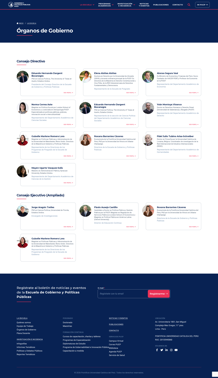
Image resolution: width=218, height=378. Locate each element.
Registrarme (157, 293)
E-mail (101, 288)
